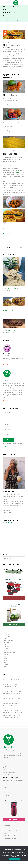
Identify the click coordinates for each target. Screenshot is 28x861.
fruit (16, 228)
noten (13, 705)
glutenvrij (18, 693)
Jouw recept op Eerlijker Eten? (11, 830)
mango (5, 230)
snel (12, 710)
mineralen (6, 705)
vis (19, 715)
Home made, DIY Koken (9, 652)
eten (6, 228)
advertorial (6, 634)
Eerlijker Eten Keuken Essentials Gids (13, 836)
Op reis (5, 660)
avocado (17, 679)
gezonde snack (8, 693)
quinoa (5, 708)
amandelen (14, 677)
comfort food (7, 686)
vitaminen (6, 717)
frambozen (11, 228)
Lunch (5, 656)
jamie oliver (16, 698)
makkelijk (15, 703)
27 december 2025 (7, 312)
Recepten (6, 787)
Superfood (6, 664)
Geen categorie (7, 646)
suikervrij (6, 712)
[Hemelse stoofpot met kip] (14, 271)
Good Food (6, 648)
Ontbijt (5, 658)
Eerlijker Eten (7, 825)
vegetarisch (12, 715)
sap (16, 708)
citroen (14, 684)
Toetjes (5, 666)
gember (5, 691)
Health (5, 650)
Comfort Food (9, 18)
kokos (11, 700)
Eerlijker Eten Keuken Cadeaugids (12, 841)
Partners (6, 833)
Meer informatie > (7, 512)
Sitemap (7, 828)
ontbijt (19, 705)
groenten (13, 696)
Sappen (5, 662)
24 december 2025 (7, 332)
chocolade (6, 684)
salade (11, 708)
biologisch (13, 681)
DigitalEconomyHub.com (9, 772)
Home (4, 18)
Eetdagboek (6, 642)
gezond (21, 228)
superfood (14, 712)
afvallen (6, 677)
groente (6, 696)
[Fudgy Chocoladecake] (14, 323)
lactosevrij (7, 703)
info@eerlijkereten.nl (8, 774)
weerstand (14, 717)
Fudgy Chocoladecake (11, 330)
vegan (5, 715)
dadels (16, 686)
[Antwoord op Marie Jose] (3, 364)
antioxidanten (8, 679)
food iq (16, 689)
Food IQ (5, 644)
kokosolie (17, 700)
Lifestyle (6, 654)
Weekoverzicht (7, 668)
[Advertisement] (14, 538)
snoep (9, 230)
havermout (6, 698)
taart (21, 712)
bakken (5, 681)
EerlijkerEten (8, 42)
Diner (5, 638)
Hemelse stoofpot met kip (12, 288)
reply (6, 364)
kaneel (5, 700)
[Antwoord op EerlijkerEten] (3, 400)
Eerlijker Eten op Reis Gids (10, 838)
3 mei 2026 (5, 290)
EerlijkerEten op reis (8, 640)
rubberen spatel (18, 172)
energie (5, 689)
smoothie (6, 710)
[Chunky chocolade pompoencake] (14, 301)
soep (16, 710)
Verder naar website (14, 858)
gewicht (12, 691)
